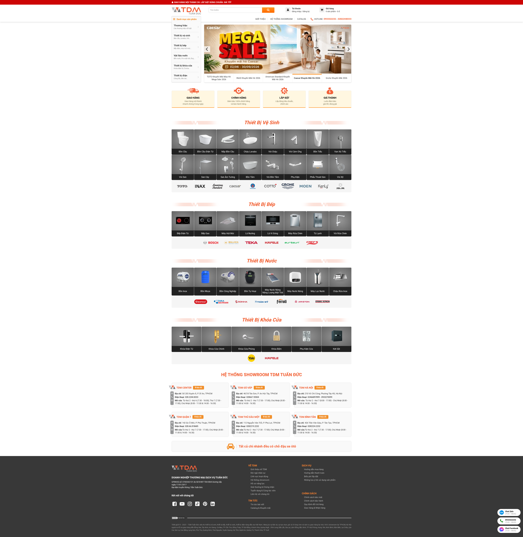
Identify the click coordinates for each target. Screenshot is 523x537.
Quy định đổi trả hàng (313, 504)
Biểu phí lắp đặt (311, 476)
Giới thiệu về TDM (259, 469)
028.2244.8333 (191, 397)
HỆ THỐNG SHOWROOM (281, 19)
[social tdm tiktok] (197, 504)
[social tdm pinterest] (205, 504)
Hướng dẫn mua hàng (313, 469)
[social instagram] (190, 504)
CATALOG (301, 19)
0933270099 (326, 397)
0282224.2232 (314, 426)
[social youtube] (182, 504)
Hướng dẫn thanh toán (314, 473)
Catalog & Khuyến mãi (260, 508)
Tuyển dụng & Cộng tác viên (263, 490)
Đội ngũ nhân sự (258, 473)
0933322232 (330, 19)
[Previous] (207, 49)
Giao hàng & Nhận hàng (314, 508)
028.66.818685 (191, 426)
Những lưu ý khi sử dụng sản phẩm (319, 480)
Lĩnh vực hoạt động (259, 476)
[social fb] (174, 504)
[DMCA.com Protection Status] (178, 518)
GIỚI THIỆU (260, 19)
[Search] (268, 10)
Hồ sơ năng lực (257, 483)
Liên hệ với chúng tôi (260, 494)
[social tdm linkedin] (212, 504)
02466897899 (314, 397)
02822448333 (344, 19)
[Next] (348, 49)
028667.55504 (252, 397)
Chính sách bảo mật (313, 497)
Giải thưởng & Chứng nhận (262, 487)
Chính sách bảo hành (313, 501)
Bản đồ (199, 388)
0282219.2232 (252, 426)
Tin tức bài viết (257, 504)
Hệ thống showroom (260, 480)
